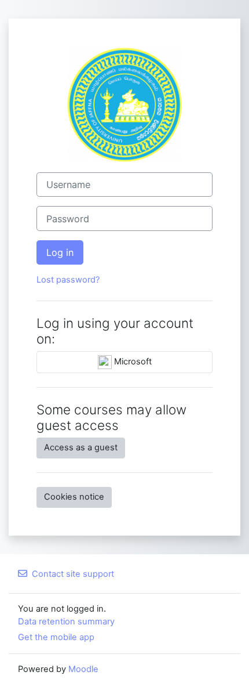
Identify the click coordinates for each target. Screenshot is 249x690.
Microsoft (132, 361)
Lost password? (68, 279)
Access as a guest (81, 447)
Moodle (83, 669)
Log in (60, 252)
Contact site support (73, 574)
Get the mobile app (56, 637)
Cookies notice (74, 497)
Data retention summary (66, 621)
